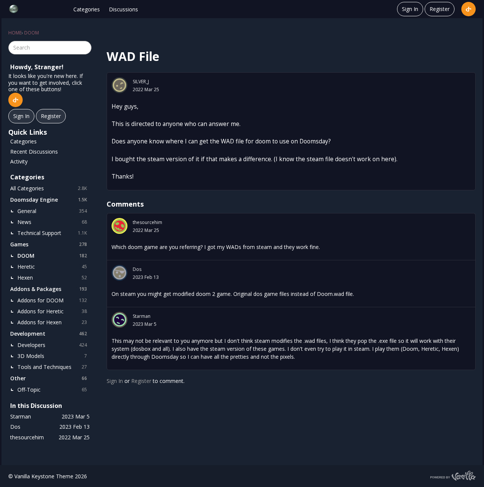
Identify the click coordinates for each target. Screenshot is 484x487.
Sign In (410, 8)
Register (440, 8)
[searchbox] (50, 47)
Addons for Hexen (52, 322)
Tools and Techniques (52, 366)
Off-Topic (52, 389)
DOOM (52, 255)
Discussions (123, 9)
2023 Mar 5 (145, 324)
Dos (137, 269)
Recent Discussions (34, 151)
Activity (19, 161)
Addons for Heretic (52, 311)
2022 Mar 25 (146, 89)
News (52, 222)
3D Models (52, 355)
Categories (86, 9)
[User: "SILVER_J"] (119, 85)
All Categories (48, 188)
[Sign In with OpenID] (468, 9)
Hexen (52, 277)
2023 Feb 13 (146, 277)
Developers (52, 345)
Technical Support (52, 232)
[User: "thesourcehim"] (119, 226)
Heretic (52, 266)
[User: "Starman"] (119, 320)
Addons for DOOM (52, 300)
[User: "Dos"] (119, 273)
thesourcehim (147, 222)
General (52, 211)
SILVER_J (141, 81)
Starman (141, 316)
